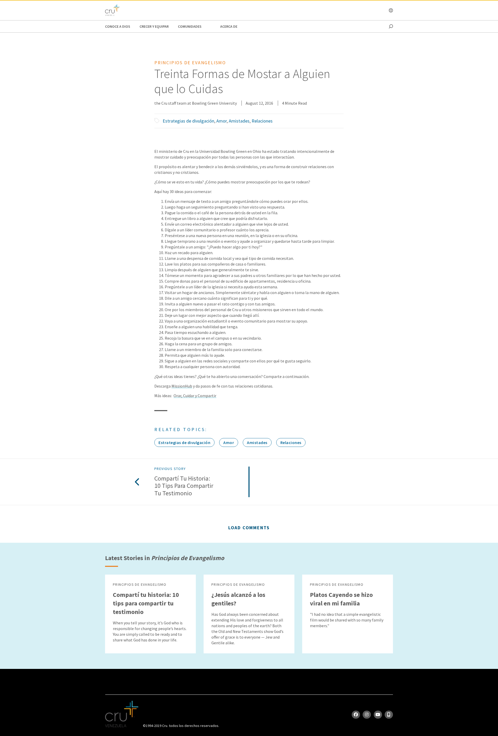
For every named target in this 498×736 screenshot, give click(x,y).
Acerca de (228, 26)
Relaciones (262, 121)
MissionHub (181, 386)
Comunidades (190, 26)
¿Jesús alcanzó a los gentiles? (238, 599)
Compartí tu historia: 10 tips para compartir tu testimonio (183, 486)
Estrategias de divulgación (188, 121)
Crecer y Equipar (154, 26)
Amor (221, 121)
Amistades (239, 121)
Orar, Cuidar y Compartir (195, 395)
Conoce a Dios (117, 26)
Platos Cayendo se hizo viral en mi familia (341, 599)
